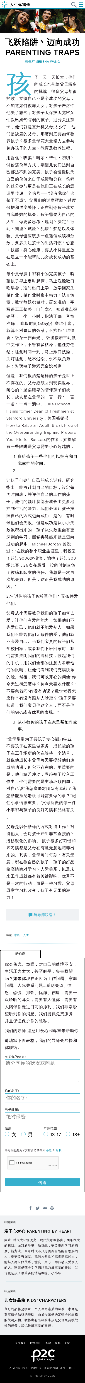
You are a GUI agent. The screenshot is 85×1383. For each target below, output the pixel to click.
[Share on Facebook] (30, 1208)
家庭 (17, 935)
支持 (67, 1343)
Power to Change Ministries (53, 1368)
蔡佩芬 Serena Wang (42, 62)
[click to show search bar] (74, 5)
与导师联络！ (44, 915)
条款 (49, 1150)
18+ (76, 1134)
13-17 (56, 1134)
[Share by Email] (45, 1208)
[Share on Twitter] (38, 1208)
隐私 (59, 1150)
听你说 (20, 954)
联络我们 (36, 1343)
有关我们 (21, 1343)
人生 (26, 935)
